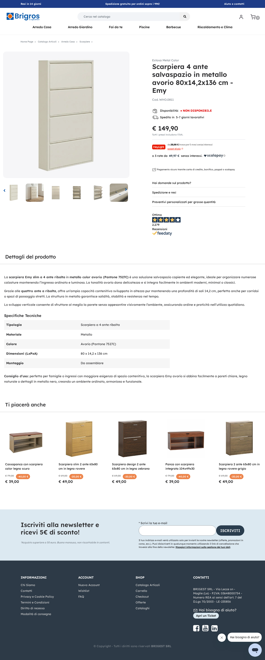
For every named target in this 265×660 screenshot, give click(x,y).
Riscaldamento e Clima (215, 27)
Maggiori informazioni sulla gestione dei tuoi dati (203, 547)
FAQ (81, 596)
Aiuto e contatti (234, 3)
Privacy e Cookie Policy (37, 596)
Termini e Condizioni (35, 602)
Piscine (144, 27)
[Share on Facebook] (196, 630)
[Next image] (126, 190)
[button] (185, 16)
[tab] (198, 182)
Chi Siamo (28, 585)
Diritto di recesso (33, 608)
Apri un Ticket (206, 616)
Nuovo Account (89, 585)
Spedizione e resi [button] (164, 192)
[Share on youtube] (205, 630)
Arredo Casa (42, 27)
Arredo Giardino (80, 27)
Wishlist (83, 591)
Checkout (142, 596)
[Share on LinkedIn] (214, 630)
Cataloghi (142, 608)
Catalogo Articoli (148, 585)
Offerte (141, 602)
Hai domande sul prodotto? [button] (171, 183)
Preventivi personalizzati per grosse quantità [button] (184, 202)
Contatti (26, 591)
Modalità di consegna (36, 614)
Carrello (141, 591)
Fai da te (116, 27)
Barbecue (173, 27)
